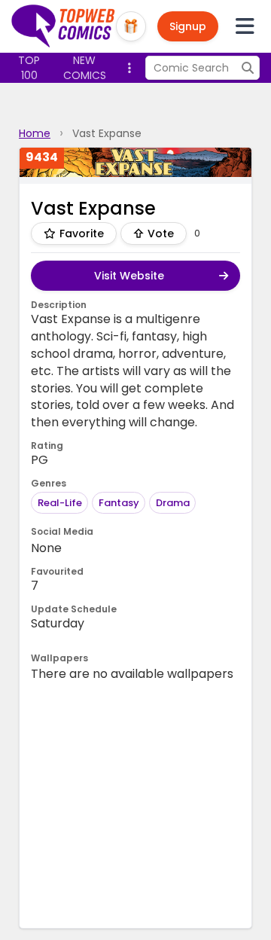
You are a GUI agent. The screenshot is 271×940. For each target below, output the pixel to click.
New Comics (84, 68)
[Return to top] (63, 26)
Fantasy (119, 503)
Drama (173, 503)
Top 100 (29, 68)
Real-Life (60, 503)
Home (34, 133)
